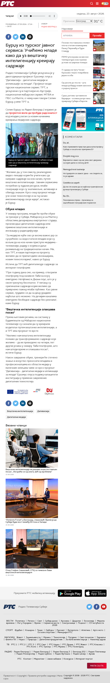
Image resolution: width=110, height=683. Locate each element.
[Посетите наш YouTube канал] (104, 607)
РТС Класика (96, 644)
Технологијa (59, 637)
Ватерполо (73, 630)
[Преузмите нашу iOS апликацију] (96, 593)
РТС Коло (31, 646)
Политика (20, 621)
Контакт (27, 658)
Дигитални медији (16, 417)
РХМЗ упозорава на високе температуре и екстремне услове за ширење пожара (75, 60)
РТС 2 (22, 644)
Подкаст (82, 623)
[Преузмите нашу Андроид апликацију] (70, 593)
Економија (89, 621)
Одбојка (50, 630)
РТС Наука (54, 644)
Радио (8, 651)
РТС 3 (31, 644)
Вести (9, 621)
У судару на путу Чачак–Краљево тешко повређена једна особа (75, 72)
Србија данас (51, 621)
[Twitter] (15, 37)
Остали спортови (46, 632)
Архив (92, 653)
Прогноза (68, 21)
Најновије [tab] (67, 28)
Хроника (65, 621)
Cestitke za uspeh (71, 182)
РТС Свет (41, 644)
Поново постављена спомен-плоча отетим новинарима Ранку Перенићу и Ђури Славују (76, 46)
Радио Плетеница (97, 651)
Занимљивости (33, 637)
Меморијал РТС (64, 632)
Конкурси (68, 658)
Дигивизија (43, 411)
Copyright (21, 675)
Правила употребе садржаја (42, 675)
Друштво (76, 621)
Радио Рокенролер (25, 653)
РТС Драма (67, 644)
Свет (39, 621)
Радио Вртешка (62, 653)
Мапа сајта (96, 665)
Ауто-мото (98, 630)
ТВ (8, 644)
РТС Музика (59, 646)
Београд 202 (79, 651)
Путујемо (72, 637)
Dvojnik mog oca (71, 156)
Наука (22, 639)
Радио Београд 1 (22, 651)
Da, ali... (66, 142)
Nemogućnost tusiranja (74, 169)
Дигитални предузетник (51, 639)
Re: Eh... (66, 196)
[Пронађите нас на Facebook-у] (96, 607)
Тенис (40, 630)
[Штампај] (30, 37)
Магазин (9, 637)
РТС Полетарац (76, 646)
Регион (31, 621)
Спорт (9, 630)
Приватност (9, 675)
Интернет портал (84, 658)
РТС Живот (81, 644)
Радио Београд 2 (42, 651)
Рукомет (61, 630)
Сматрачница (68, 623)
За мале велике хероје (76, 639)
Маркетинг (39, 658)
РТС (19, 658)
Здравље (101, 637)
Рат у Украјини (24, 623)
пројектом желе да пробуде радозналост (33, 112)
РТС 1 (14, 644)
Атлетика (85, 630)
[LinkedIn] (23, 37)
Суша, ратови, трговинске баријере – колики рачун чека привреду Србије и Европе (76, 98)
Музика (47, 637)
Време (37, 623)
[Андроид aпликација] (83, 119)
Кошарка (29, 630)
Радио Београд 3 (61, 651)
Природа (32, 639)
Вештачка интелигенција (20, 411)
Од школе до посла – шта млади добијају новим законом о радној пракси (76, 85)
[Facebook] (8, 37)
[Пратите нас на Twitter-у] (89, 607)
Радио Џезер (79, 653)
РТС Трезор (45, 646)
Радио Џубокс (45, 653)
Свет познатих (87, 637)
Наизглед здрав (98, 639)
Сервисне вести (51, 623)
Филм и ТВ (11, 639)
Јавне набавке (54, 658)
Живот (19, 637)
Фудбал (18, 630)
